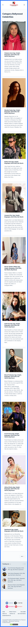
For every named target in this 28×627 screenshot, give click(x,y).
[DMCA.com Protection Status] (14, 624)
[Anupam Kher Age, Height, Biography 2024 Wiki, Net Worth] (14, 197)
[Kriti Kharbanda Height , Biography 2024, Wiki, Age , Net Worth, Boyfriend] (4, 580)
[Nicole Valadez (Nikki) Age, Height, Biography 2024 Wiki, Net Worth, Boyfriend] (14, 250)
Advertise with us (6, 615)
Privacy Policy (12, 611)
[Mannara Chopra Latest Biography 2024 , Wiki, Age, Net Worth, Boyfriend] (4, 587)
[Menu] (24, 4)
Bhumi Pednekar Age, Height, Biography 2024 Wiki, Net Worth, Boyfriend (12, 376)
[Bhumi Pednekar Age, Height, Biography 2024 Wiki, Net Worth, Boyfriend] (14, 360)
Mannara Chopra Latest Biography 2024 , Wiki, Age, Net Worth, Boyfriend (16, 586)
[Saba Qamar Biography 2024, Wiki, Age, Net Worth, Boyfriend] (4, 574)
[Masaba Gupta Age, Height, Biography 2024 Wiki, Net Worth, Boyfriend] (14, 92)
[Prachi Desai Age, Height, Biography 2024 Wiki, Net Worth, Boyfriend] (14, 416)
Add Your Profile (22, 613)
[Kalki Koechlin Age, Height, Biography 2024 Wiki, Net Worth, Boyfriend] (14, 306)
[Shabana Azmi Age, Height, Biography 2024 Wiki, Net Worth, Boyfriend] (14, 35)
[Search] (2, 4)
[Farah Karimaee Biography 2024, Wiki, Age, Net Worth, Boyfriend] (4, 569)
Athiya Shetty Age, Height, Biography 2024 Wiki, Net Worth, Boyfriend (12, 488)
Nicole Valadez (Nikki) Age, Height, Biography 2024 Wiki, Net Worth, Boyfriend (13, 268)
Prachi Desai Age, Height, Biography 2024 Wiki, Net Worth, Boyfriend (11, 435)
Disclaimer (23, 611)
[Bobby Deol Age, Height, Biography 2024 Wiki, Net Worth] (14, 146)
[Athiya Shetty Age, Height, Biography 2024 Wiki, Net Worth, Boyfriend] (14, 469)
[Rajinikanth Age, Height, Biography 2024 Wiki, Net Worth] (14, 519)
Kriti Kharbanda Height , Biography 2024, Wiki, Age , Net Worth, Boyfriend (16, 580)
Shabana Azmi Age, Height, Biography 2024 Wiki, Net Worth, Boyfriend (12, 54)
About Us (4, 613)
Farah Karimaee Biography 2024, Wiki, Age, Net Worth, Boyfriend (16, 568)
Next (22, 556)
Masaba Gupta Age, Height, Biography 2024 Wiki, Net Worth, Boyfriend (12, 111)
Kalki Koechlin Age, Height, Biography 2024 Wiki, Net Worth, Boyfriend (12, 325)
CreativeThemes (6, 622)
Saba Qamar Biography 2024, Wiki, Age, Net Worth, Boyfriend (16, 574)
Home (3, 611)
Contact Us (12, 613)
